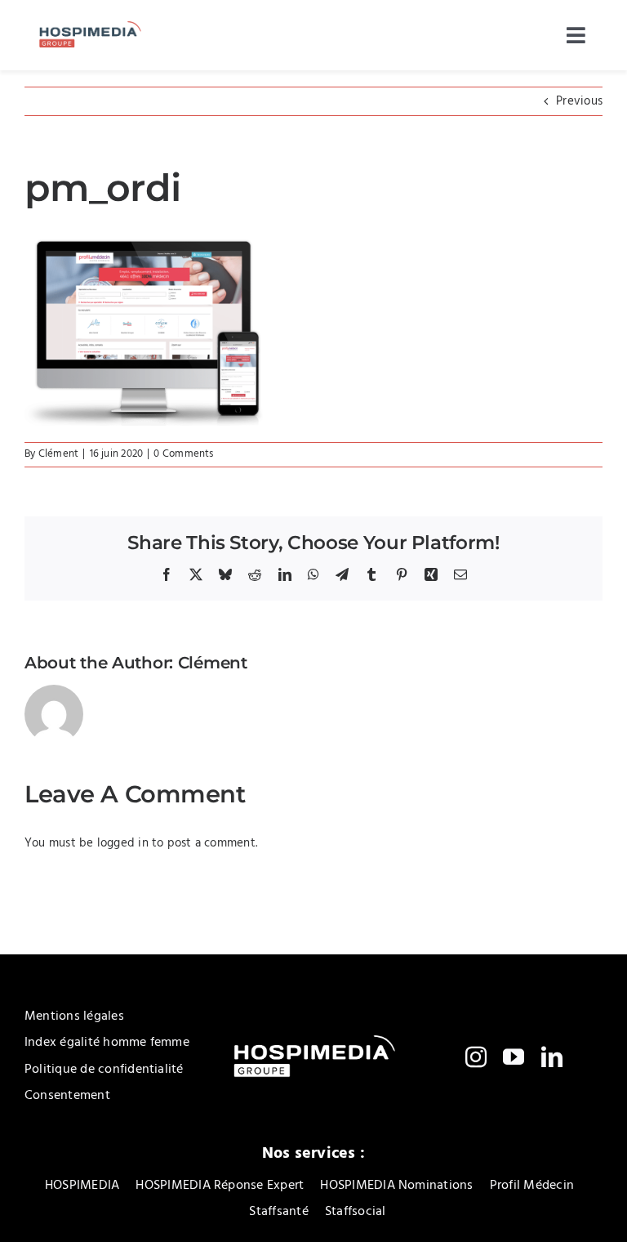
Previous (579, 101)
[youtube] (513, 1056)
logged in (123, 843)
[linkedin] (552, 1056)
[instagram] (476, 1056)
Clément (58, 453)
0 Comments (183, 453)
